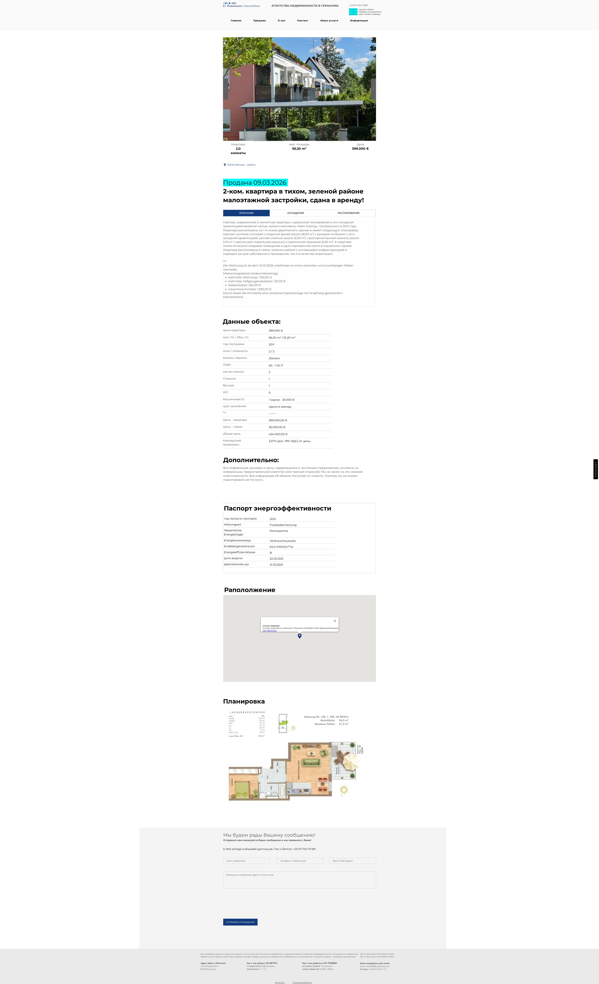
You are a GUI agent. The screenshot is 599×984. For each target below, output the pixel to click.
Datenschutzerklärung (302, 982)
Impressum (280, 982)
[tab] (246, 213)
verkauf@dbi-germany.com (378, 966)
